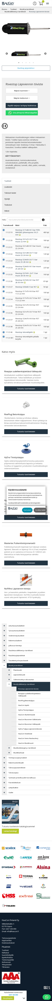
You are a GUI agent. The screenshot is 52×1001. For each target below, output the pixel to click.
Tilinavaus (6, 967)
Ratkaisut (5, 953)
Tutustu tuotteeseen (26, 388)
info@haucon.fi (13, 931)
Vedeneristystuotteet (16, 636)
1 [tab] (19, 62)
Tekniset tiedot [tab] (10, 193)
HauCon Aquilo (23, 705)
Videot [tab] (6, 211)
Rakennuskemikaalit (16, 763)
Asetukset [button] (27, 510)
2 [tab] (22, 62)
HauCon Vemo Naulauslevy (28, 738)
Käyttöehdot (7, 940)
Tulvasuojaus (14, 773)
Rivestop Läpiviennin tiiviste (39, 12)
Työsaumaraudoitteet (17, 631)
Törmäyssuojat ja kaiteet (18, 758)
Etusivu (4, 9)
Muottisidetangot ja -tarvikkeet (24, 748)
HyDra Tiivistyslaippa (26, 710)
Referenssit (6, 962)
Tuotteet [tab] (7, 181)
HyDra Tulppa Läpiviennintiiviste (30, 729)
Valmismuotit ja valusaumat (23, 679)
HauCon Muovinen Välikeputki (29, 724)
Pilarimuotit (17, 670)
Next (45, 53)
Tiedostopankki (8, 960)
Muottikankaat (18, 753)
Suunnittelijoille (8, 955)
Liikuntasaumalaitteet (16, 626)
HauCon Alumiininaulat (26, 715)
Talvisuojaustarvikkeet (17, 768)
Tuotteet (13, 9)
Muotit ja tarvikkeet (27, 9)
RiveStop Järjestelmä (25, 68)
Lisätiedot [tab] (8, 187)
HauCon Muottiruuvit (25, 743)
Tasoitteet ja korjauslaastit (18, 660)
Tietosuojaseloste (9, 938)
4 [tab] (29, 62)
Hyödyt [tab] (7, 199)
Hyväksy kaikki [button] (40, 510)
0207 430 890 (11, 929)
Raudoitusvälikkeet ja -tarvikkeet (21, 650)
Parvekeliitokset (14, 783)
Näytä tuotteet (21, 90)
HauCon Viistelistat (25, 734)
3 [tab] (26, 62)
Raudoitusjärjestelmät (17, 655)
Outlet (11, 792)
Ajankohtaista (7, 957)
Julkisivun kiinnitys (15, 645)
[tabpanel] (26, 53)
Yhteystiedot (7, 964)
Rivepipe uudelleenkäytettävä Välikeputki (29, 694)
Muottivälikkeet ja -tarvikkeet (15, 12)
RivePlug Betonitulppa (26, 700)
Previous (6, 53)
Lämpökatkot (13, 788)
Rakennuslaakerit (15, 640)
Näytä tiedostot (21, 98)
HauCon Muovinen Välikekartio (29, 719)
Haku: (4, 220)
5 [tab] (33, 62)
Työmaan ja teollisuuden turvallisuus (22, 778)
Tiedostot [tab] (8, 205)
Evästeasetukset (8, 943)
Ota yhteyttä (7, 998)
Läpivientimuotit (19, 675)
